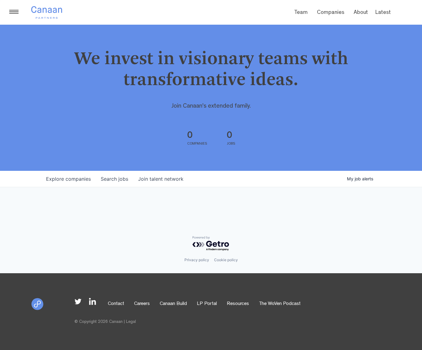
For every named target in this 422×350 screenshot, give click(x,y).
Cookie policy (226, 259)
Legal (131, 322)
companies (68, 179)
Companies (330, 13)
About (361, 13)
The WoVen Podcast (280, 304)
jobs (114, 179)
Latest (383, 13)
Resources (238, 304)
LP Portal (207, 304)
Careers (142, 304)
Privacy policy (196, 259)
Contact (116, 304)
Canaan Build (173, 304)
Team (301, 13)
